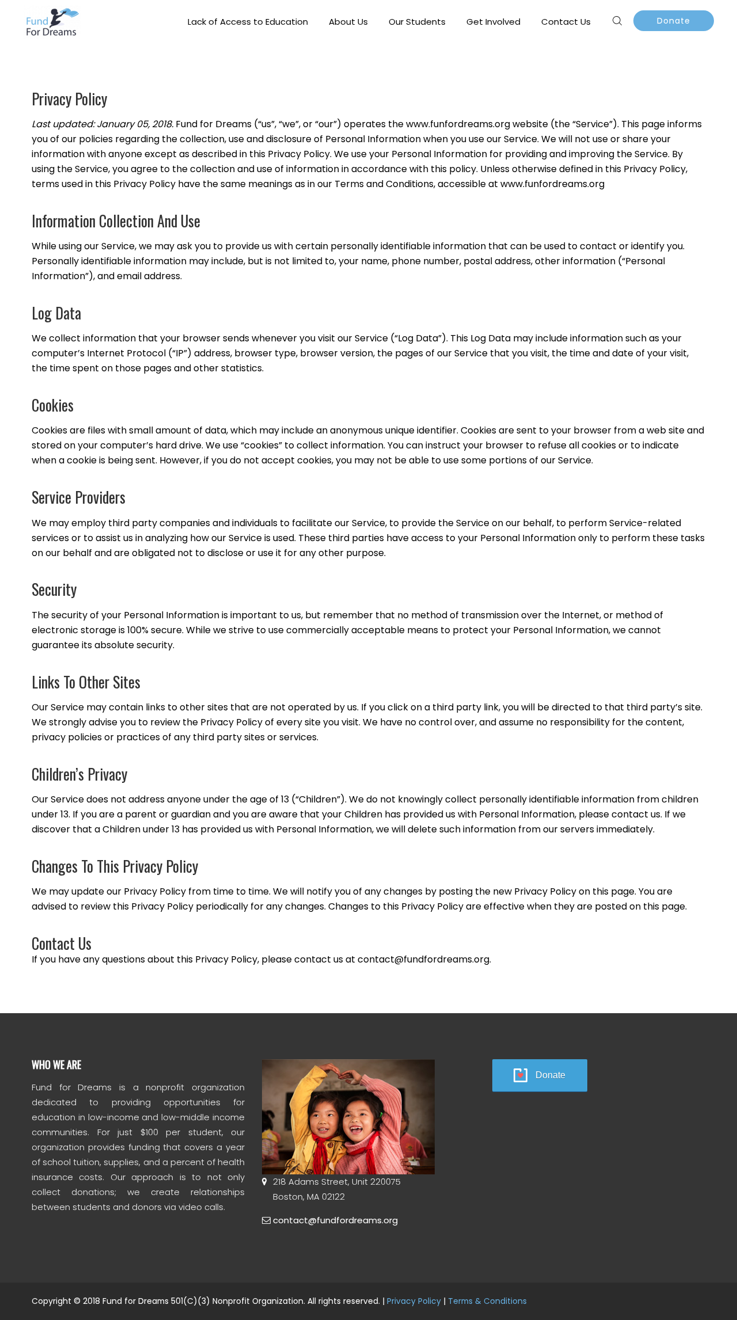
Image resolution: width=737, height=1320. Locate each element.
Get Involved (493, 22)
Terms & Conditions (487, 1301)
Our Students (417, 22)
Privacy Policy (414, 1301)
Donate (673, 20)
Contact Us (566, 22)
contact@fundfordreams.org (335, 1220)
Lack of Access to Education (248, 22)
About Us (348, 22)
